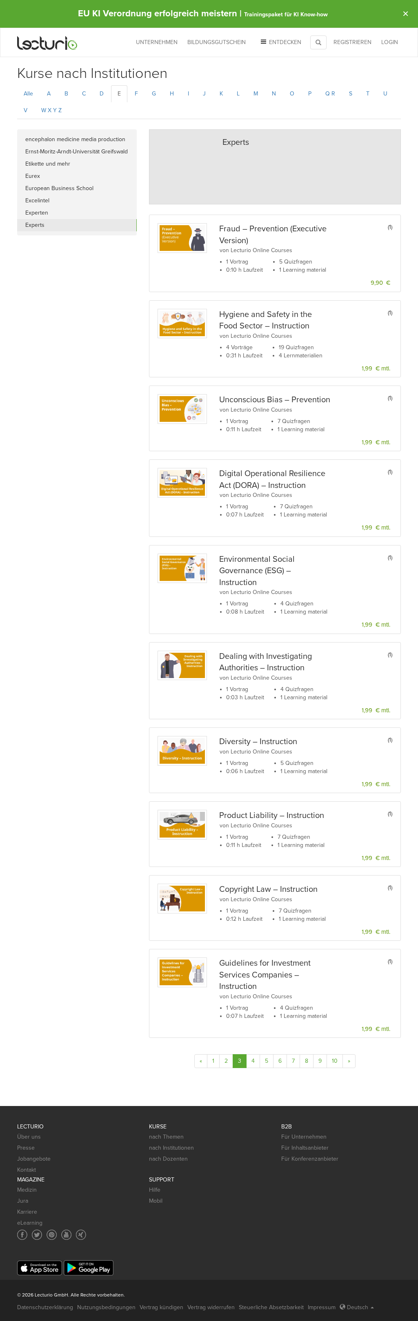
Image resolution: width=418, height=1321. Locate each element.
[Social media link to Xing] (81, 1235)
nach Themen (166, 1136)
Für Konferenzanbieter (309, 1158)
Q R (330, 93)
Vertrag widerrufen (211, 1307)
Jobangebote (34, 1158)
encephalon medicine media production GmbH (75, 141)
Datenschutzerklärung (45, 1307)
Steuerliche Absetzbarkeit (271, 1307)
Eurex (32, 176)
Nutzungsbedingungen (106, 1307)
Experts (34, 225)
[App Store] (39, 1268)
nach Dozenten (168, 1158)
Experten (36, 212)
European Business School (59, 188)
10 (335, 1060)
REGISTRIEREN (352, 42)
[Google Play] (88, 1267)
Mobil (155, 1200)
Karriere (27, 1211)
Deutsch (357, 1307)
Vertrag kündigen (161, 1307)
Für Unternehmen (304, 1136)
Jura (22, 1200)
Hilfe (154, 1189)
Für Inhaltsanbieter (305, 1147)
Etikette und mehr (47, 163)
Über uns (29, 1136)
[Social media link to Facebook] (22, 1235)
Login (389, 42)
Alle (28, 93)
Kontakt (26, 1169)
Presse (26, 1147)
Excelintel (37, 200)
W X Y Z (51, 110)
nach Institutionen (171, 1147)
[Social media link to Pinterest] (52, 1235)
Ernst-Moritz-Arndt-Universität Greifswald (76, 151)
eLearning (29, 1222)
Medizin (27, 1189)
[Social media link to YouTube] (66, 1235)
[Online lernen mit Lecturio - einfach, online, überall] (47, 42)
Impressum (322, 1307)
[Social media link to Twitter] (37, 1235)
